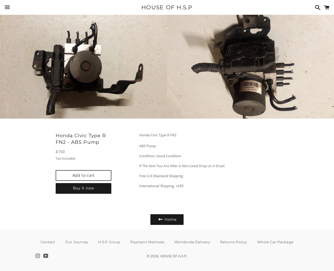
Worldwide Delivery (192, 242)
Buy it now (83, 188)
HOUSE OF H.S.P (167, 7)
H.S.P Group (109, 242)
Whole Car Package (275, 242)
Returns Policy (233, 242)
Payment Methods (147, 242)
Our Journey (76, 242)
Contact (48, 242)
